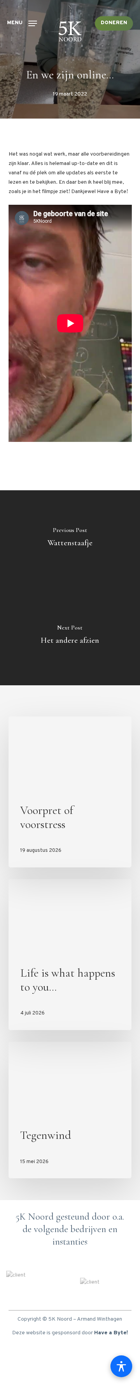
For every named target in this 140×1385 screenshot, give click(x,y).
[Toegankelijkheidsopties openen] (121, 1366)
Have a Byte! (111, 1333)
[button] (22, 23)
